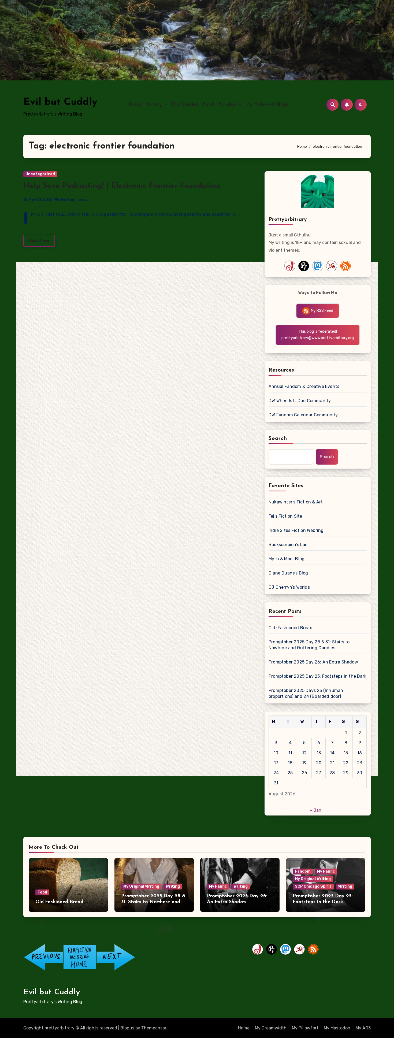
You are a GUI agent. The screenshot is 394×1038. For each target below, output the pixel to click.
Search (278, 438)
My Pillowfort (305, 1027)
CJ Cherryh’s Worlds (289, 587)
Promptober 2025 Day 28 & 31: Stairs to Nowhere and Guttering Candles (309, 644)
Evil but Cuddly (60, 102)
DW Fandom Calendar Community (303, 414)
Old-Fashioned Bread (291, 627)
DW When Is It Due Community (300, 400)
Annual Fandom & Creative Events (304, 386)
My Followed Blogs (267, 104)
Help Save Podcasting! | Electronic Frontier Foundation (122, 186)
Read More (39, 240)
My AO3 (363, 1027)
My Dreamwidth (271, 1027)
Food (208, 104)
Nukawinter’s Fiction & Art (296, 502)
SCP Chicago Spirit (313, 886)
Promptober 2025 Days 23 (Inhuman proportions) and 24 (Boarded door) (306, 693)
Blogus (127, 1027)
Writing (155, 104)
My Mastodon (337, 1027)
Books (135, 104)
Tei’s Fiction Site (285, 516)
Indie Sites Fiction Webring (296, 530)
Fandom (228, 104)
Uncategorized (40, 174)
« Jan (315, 810)
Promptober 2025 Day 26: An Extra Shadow (313, 662)
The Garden (184, 104)
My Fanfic (218, 886)
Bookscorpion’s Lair (288, 544)
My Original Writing (141, 886)
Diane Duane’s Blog (288, 573)
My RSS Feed (321, 310)
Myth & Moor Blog (286, 558)
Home (244, 1027)
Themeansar (153, 1027)
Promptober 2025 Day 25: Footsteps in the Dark (317, 676)
